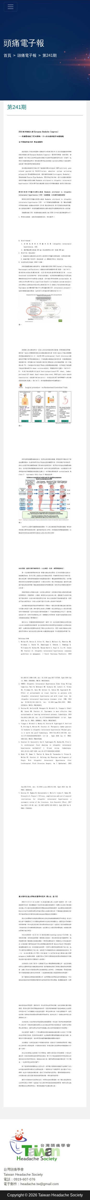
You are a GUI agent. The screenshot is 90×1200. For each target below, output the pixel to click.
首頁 (7, 55)
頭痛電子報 (26, 55)
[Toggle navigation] (10, 7)
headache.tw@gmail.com (39, 1184)
